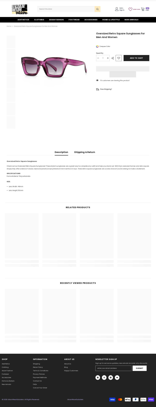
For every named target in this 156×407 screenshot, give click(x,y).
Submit (139, 368)
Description (61, 152)
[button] (122, 74)
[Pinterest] (104, 377)
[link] (22, 261)
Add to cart (136, 58)
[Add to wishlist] (119, 58)
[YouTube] (117, 377)
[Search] (68, 9)
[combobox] (66, 9)
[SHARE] (113, 58)
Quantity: (100, 53)
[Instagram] (97, 377)
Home (9, 26)
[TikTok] (110, 377)
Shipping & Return (84, 152)
